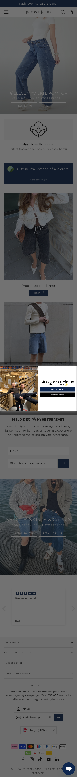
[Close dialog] (75, 367)
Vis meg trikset (57, 389)
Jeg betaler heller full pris (57, 394)
